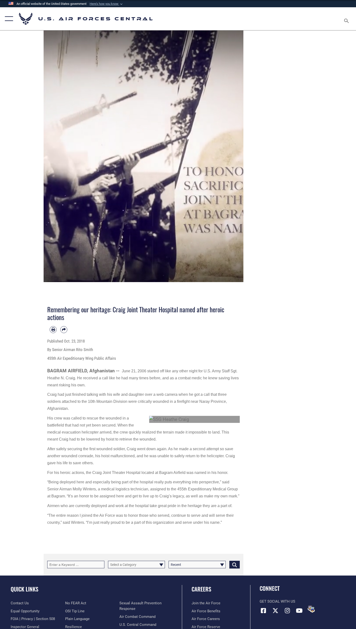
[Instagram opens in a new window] (287, 610)
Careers (201, 589)
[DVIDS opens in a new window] (311, 609)
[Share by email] (63, 329)
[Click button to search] (234, 564)
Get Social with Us (277, 601)
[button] (107, 3)
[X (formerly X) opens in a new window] (275, 610)
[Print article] (53, 329)
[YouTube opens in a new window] (299, 610)
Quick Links (24, 589)
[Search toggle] (347, 18)
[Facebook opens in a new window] (263, 610)
